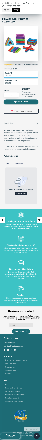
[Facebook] (5, 350)
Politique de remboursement (15, 395)
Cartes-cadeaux (10, 370)
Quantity (6, 90)
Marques (8, 374)
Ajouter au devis (21, 102)
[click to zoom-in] (21, 43)
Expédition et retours (12, 391)
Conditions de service (12, 398)
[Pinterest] (8, 350)
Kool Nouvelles (10, 364)
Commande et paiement (13, 388)
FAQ (6, 385)
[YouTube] (15, 350)
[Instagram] (11, 350)
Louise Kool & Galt (19, 433)
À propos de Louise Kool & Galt (16, 360)
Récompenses (10, 367)
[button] (21, 123)
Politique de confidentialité (14, 401)
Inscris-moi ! (21, 331)
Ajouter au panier (10, 436)
